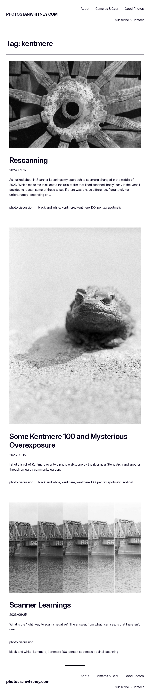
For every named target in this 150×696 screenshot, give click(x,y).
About (85, 9)
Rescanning (28, 160)
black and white (49, 207)
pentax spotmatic (109, 207)
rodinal (128, 482)
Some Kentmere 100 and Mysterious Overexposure (68, 440)
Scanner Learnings (40, 605)
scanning (111, 652)
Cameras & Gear (107, 9)
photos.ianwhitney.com (32, 14)
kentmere (68, 207)
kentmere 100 (86, 207)
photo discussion (21, 207)
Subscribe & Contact (129, 20)
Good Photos (134, 9)
